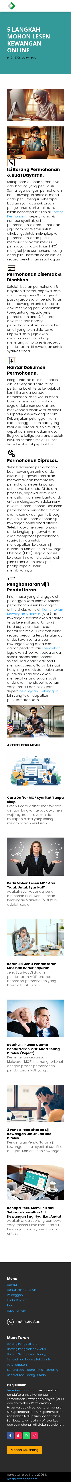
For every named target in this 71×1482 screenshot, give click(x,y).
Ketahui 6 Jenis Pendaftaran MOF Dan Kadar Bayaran (31, 966)
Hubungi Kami (17, 1311)
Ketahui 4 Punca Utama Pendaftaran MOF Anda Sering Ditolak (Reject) (33, 1048)
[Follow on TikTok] (18, 1435)
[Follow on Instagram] (34, 1435)
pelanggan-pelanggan (38, 691)
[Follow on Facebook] (10, 1435)
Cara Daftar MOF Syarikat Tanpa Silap (35, 799)
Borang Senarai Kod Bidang (26, 1354)
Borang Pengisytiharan (23, 1344)
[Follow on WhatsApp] (26, 1435)
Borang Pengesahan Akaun (26, 1349)
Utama (12, 1285)
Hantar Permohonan (21, 1290)
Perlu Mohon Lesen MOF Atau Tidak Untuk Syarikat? (31, 885)
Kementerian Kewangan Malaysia (35, 611)
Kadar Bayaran (17, 1300)
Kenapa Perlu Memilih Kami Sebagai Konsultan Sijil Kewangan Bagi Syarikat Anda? (34, 1212)
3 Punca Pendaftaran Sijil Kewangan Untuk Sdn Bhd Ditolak (29, 1133)
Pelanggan (15, 1295)
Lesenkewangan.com (22, 1390)
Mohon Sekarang (24, 1450)
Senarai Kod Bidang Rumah (26, 1375)
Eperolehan (51, 648)
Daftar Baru (29, 57)
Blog (10, 1305)
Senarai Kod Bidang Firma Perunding (32, 1370)
